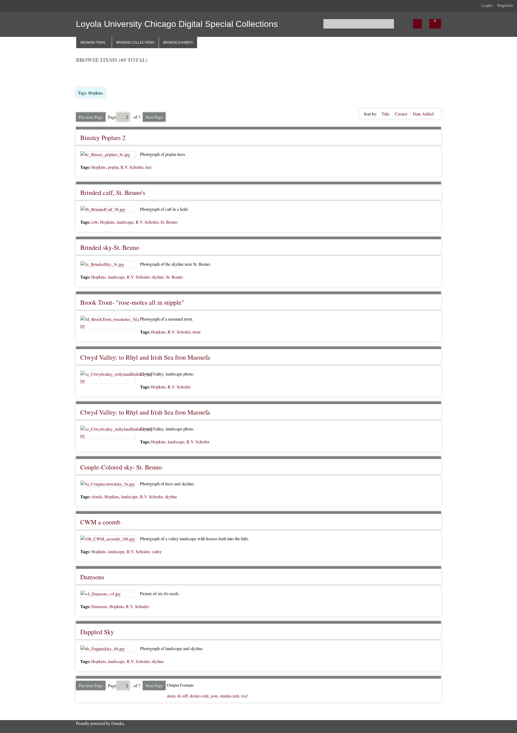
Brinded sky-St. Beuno (109, 247)
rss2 (244, 696)
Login (487, 5)
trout (196, 332)
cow (94, 222)
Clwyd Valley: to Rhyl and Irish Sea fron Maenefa (145, 357)
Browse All (85, 75)
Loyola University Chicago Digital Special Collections (177, 24)
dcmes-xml (199, 696)
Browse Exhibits (178, 42)
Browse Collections (135, 42)
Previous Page (91, 117)
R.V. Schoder (132, 167)
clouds (96, 496)
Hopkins (98, 167)
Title (386, 114)
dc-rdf (182, 696)
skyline (158, 277)
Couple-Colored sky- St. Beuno (121, 467)
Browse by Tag (112, 75)
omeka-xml (229, 696)
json (214, 696)
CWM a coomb (100, 522)
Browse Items (93, 42)
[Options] (435, 24)
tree (148, 167)
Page (112, 117)
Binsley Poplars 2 (102, 137)
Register (505, 5)
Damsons (92, 577)
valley (157, 551)
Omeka (117, 723)
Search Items (141, 75)
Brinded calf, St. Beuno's (112, 192)
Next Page (154, 117)
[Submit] (417, 24)
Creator (401, 114)
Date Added (423, 114)
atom (171, 696)
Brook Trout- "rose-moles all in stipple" (132, 302)
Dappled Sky (97, 631)
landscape (125, 222)
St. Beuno (168, 222)
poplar (113, 167)
